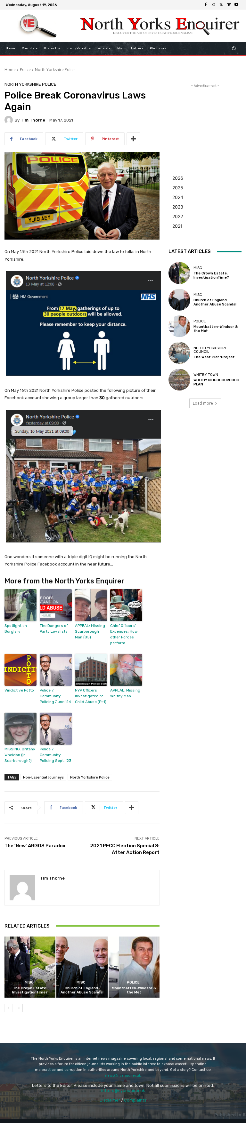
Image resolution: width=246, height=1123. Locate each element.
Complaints (135, 1100)
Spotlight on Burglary (15, 628)
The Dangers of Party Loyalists (54, 628)
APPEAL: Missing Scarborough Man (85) (90, 631)
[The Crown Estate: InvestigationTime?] (29, 967)
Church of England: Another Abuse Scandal (82, 990)
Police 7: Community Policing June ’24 (55, 696)
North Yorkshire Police (55, 69)
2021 (177, 226)
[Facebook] (205, 5)
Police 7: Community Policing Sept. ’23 (55, 755)
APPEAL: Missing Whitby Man (125, 693)
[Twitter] (221, 5)
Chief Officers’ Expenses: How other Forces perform (124, 634)
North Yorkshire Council (210, 349)
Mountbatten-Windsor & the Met (134, 990)
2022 (177, 216)
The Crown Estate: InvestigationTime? (30, 990)
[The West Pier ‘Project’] (179, 353)
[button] (234, 48)
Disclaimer (110, 1100)
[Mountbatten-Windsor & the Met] (134, 967)
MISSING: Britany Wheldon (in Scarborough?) (19, 755)
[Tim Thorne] (9, 120)
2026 (177, 178)
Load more (203, 403)
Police (25, 69)
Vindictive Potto (19, 690)
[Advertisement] (205, 121)
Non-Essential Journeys (43, 777)
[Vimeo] (229, 5)
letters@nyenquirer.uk (123, 1090)
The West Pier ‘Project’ (214, 357)
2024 (177, 197)
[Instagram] (213, 5)
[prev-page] (8, 1008)
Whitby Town (205, 374)
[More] (133, 138)
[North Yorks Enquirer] (37, 25)
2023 (177, 207)
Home (10, 69)
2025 (177, 187)
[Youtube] (236, 5)
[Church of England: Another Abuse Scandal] (81, 967)
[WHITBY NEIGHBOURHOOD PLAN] (179, 380)
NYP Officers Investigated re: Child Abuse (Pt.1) (90, 696)
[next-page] (19, 1008)
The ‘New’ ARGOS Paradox (34, 846)
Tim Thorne (32, 120)
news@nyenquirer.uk (123, 1075)
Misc (29, 982)
